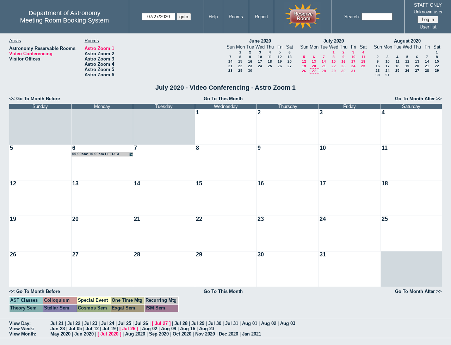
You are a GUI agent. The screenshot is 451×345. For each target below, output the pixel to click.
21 (230, 66)
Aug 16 (187, 328)
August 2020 (407, 41)
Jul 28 (180, 323)
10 (260, 57)
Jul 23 (90, 323)
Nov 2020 (205, 334)
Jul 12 (92, 328)
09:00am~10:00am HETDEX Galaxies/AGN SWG (95, 154)
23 (250, 66)
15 (240, 61)
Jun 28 (57, 328)
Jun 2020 (84, 334)
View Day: (20, 323)
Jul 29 (197, 323)
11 (270, 57)
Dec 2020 (228, 334)
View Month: (22, 334)
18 (270, 61)
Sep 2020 (159, 334)
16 (250, 61)
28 (230, 70)
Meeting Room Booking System (64, 20)
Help (213, 16)
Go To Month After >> (418, 98)
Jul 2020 (109, 334)
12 (280, 57)
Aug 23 (206, 328)
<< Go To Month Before (34, 98)
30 (250, 70)
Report (261, 16)
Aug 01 (249, 323)
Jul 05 (75, 328)
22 (240, 66)
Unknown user (428, 11)
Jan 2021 (251, 334)
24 (260, 66)
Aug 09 (168, 328)
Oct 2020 (182, 334)
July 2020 (333, 41)
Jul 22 (73, 323)
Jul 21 (56, 323)
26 (280, 66)
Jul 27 (161, 323)
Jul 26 (141, 323)
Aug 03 (287, 323)
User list (428, 27)
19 (280, 61)
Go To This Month (223, 98)
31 (353, 71)
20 (290, 61)
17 (260, 61)
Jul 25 (124, 323)
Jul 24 (107, 323)
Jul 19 (109, 328)
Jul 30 (214, 323)
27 (290, 66)
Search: (352, 16)
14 (230, 61)
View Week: (21, 328)
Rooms (236, 16)
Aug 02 (268, 323)
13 (290, 57)
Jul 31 (231, 323)
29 (240, 70)
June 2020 (260, 41)
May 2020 (60, 334)
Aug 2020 (135, 334)
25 (270, 66)
